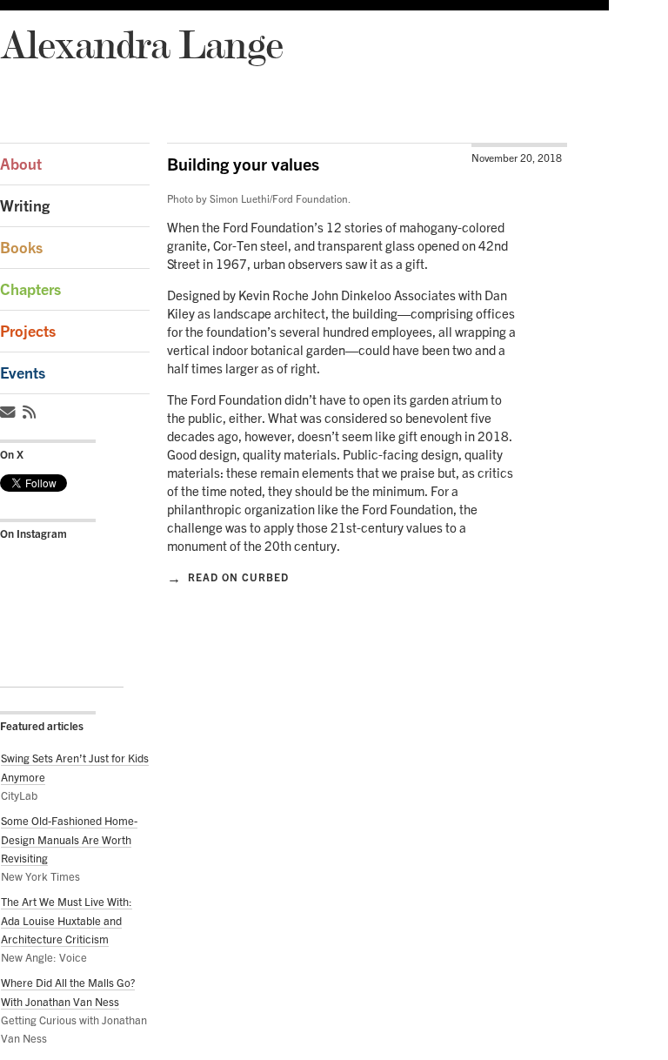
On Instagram (33, 533)
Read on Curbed (228, 577)
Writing (25, 206)
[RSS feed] (31, 412)
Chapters (30, 289)
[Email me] (10, 412)
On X (11, 454)
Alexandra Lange (141, 44)
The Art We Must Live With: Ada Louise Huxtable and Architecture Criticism (66, 920)
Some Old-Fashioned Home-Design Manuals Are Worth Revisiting (69, 839)
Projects (28, 331)
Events (22, 373)
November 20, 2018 (516, 157)
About (21, 164)
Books (21, 247)
